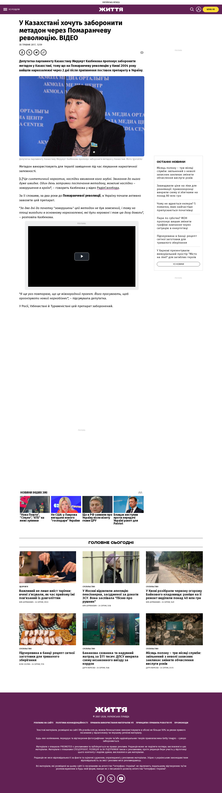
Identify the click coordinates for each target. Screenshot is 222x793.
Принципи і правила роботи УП (154, 722)
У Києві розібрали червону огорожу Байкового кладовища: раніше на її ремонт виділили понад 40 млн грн (174, 594)
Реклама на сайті (43, 722)
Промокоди (181, 722)
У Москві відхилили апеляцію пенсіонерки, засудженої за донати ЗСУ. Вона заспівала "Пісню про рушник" (110, 596)
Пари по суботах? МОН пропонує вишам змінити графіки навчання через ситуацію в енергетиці (174, 223)
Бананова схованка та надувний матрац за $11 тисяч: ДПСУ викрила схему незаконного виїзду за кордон (110, 658)
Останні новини (171, 162)
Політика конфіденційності (72, 722)
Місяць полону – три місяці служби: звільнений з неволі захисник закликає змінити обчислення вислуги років (176, 173)
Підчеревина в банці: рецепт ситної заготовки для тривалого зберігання (177, 239)
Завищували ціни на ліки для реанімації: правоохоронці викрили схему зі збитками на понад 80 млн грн (177, 190)
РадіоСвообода (108, 188)
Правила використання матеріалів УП (112, 722)
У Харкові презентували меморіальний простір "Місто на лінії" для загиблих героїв (177, 254)
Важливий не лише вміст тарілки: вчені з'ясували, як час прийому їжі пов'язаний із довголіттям (47, 594)
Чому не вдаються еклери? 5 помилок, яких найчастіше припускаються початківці (176, 207)
